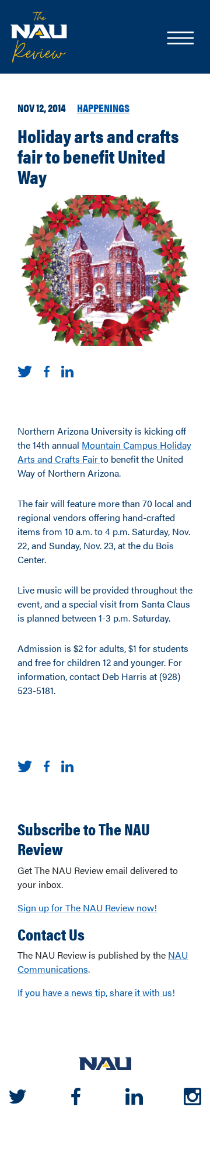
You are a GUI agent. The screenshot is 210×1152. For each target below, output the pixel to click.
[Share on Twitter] (25, 370)
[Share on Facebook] (47, 370)
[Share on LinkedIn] (67, 370)
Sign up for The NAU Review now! (87, 907)
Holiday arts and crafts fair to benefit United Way (98, 156)
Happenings (103, 107)
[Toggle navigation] (180, 39)
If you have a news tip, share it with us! (96, 992)
